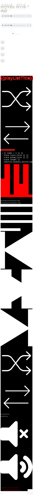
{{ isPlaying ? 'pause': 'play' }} (7, 150)
